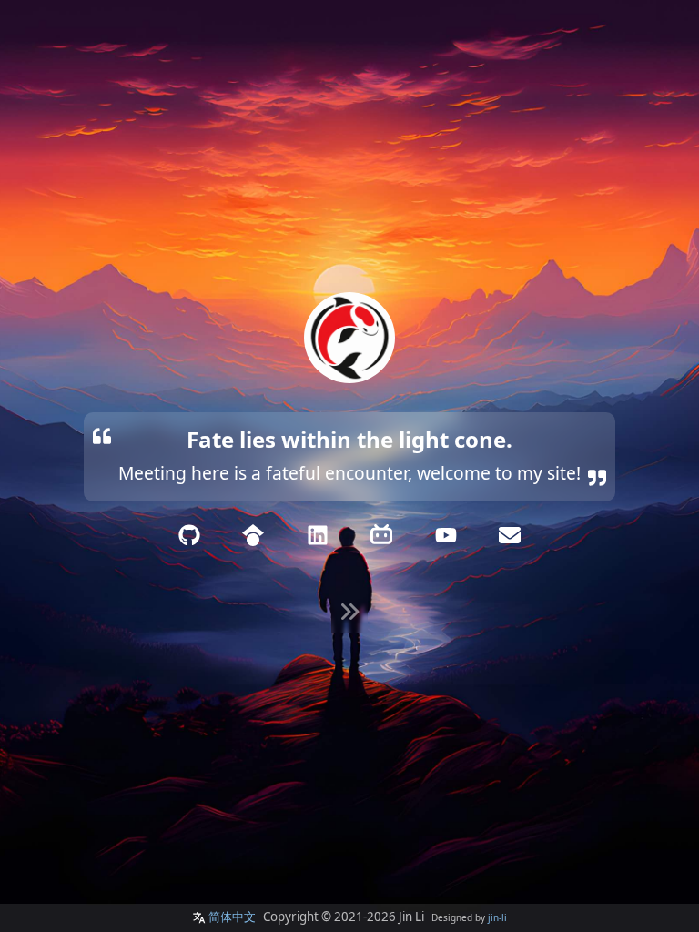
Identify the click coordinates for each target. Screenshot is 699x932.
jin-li (497, 917)
